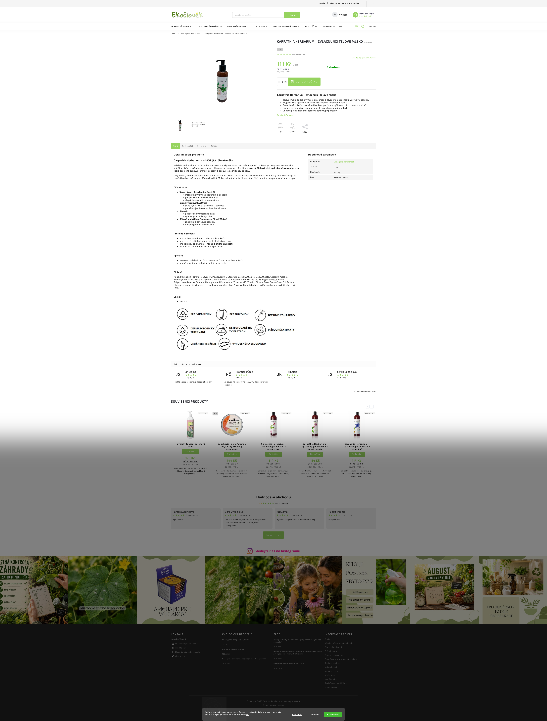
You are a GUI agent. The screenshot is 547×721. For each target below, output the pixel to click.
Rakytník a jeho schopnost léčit (289, 663)
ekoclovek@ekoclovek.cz (187, 643)
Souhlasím (334, 714)
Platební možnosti (333, 647)
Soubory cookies (332, 663)
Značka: (364, 58)
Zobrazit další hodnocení (364, 391)
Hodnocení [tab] (201, 146)
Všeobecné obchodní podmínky (345, 3)
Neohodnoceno (298, 54)
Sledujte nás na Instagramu (277, 551)
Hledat (292, 15)
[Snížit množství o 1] (279, 82)
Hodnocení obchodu (273, 497)
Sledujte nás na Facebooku (187, 652)
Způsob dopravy (332, 651)
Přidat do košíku (304, 82)
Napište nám (331, 679)
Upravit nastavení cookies (273, 705)
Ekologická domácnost (344, 161)
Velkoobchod (331, 667)
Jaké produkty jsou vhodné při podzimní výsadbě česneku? (297, 640)
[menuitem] (183, 26)
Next (372, 407)
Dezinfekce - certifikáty (336, 683)
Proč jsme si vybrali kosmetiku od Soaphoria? (244, 659)
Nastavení (297, 714)
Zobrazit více (273, 535)
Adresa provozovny (334, 655)
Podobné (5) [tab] (187, 146)
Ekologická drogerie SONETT (235, 639)
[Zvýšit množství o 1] (285, 82)
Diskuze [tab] (214, 146)
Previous (368, 407)
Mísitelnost (330, 675)
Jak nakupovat (331, 687)
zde (248, 714)
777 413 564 (180, 648)
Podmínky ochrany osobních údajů (341, 659)
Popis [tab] (175, 146)
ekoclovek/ (180, 656)
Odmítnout (315, 714)
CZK (372, 4)
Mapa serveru (331, 671)
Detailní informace (285, 115)
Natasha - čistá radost (233, 649)
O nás (322, 3)
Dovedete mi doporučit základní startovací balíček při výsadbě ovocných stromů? (298, 652)
